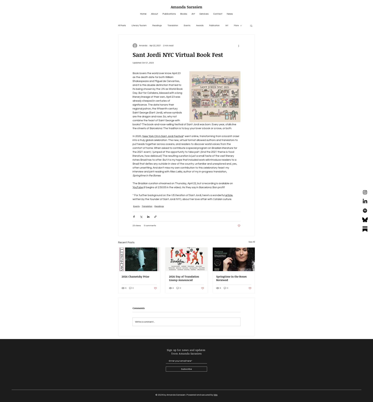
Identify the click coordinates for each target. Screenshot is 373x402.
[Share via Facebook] (134, 216)
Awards (199, 25)
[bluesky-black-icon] (365, 220)
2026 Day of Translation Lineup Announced (184, 278)
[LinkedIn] (365, 201)
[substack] (365, 229)
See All (252, 242)
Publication (214, 25)
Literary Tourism (139, 25)
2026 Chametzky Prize (135, 276)
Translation (173, 25)
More (236, 25)
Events (187, 25)
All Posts (122, 25)
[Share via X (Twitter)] (141, 216)
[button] (251, 25)
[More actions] (238, 45)
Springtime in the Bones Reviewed (231, 278)
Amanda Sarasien (186, 6)
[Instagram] (365, 192)
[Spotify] (365, 210)
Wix (216, 395)
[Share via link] (155, 216)
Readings (157, 25)
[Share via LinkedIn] (148, 216)
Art (226, 25)
